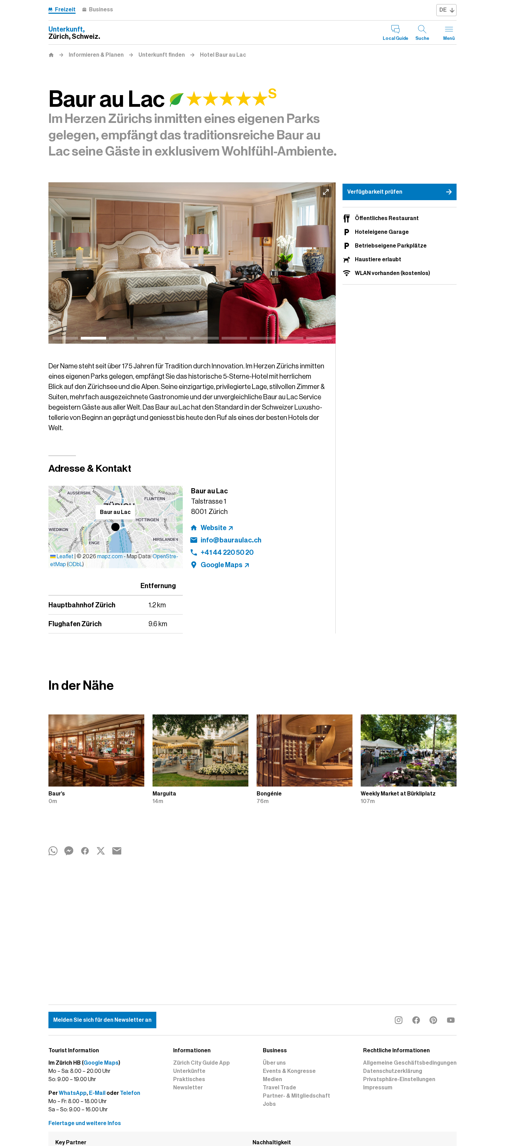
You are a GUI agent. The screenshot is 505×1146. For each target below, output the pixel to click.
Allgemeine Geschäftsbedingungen (410, 1063)
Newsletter (188, 1087)
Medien (272, 1079)
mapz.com (110, 556)
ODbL (75, 564)
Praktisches (189, 1079)
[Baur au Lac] (192, 263)
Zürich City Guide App (201, 1063)
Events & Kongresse (289, 1071)
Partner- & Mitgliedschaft (296, 1096)
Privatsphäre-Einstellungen (399, 1079)
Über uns (274, 1063)
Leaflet (65, 556)
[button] (115, 527)
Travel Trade (279, 1087)
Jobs (269, 1104)
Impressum (377, 1087)
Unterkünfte (189, 1071)
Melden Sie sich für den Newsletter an (102, 1020)
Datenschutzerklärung (392, 1071)
